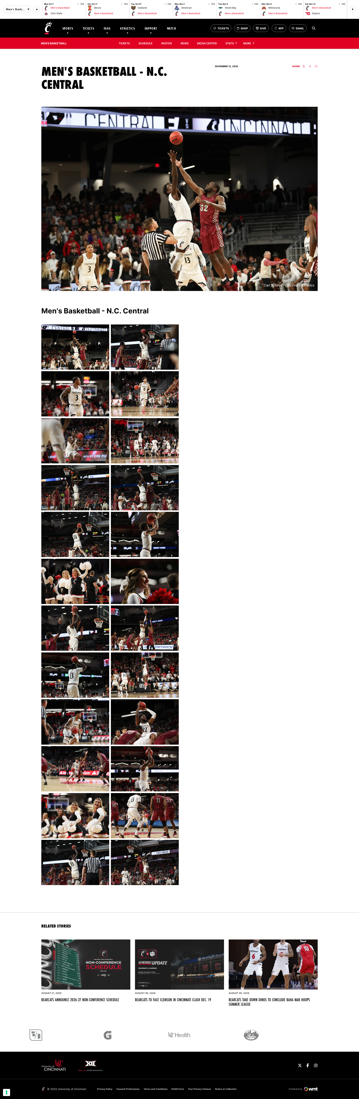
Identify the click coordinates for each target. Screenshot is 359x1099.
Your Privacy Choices (199, 1089)
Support (151, 28)
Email (298, 29)
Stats (229, 43)
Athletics (127, 28)
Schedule (146, 43)
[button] (37, 9)
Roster (166, 43)
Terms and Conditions (156, 1089)
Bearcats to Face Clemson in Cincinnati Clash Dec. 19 (173, 999)
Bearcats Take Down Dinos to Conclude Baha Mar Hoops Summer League (269, 1001)
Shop (243, 29)
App (281, 28)
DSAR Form (177, 1089)
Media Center (207, 43)
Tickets (88, 28)
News (184, 43)
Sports (67, 28)
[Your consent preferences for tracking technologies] (6, 1092)
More (247, 43)
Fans (107, 28)
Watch (171, 28)
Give (262, 29)
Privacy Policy (104, 1089)
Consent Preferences (127, 1089)
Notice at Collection (225, 1089)
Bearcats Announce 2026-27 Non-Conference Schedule (80, 999)
